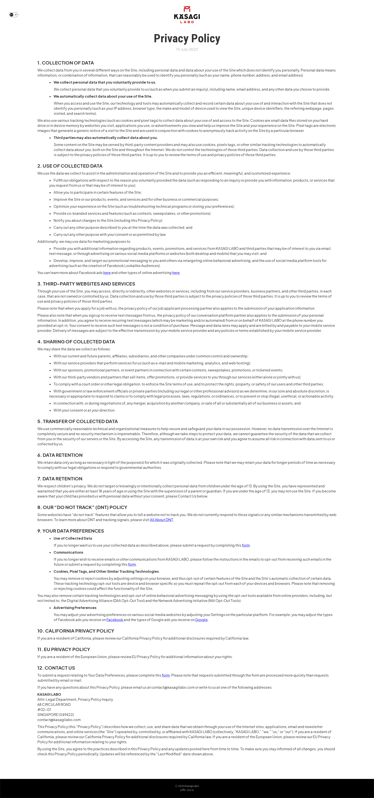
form (246, 545)
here (107, 272)
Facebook (115, 619)
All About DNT (161, 519)
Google (201, 619)
